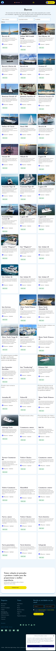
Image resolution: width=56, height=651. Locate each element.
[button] (53, 635)
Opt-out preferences (36, 648)
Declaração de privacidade (44, 648)
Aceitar (40, 646)
